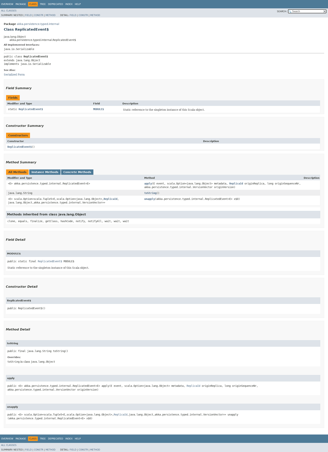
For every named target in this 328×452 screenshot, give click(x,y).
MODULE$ (98, 109)
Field (28, 15)
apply (148, 183)
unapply (149, 198)
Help (78, 4)
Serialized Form (14, 74)
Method (50, 15)
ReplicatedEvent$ (31, 109)
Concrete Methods (77, 172)
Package (21, 4)
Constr (38, 15)
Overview (7, 4)
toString (150, 193)
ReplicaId (236, 183)
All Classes (9, 10)
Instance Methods (45, 172)
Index (69, 4)
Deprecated (55, 4)
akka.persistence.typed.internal (38, 23)
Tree (43, 4)
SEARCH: (282, 11)
